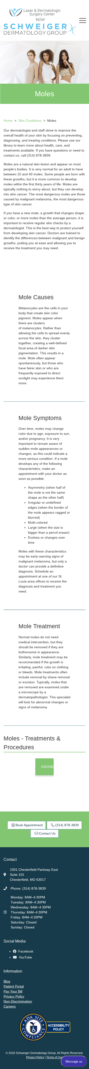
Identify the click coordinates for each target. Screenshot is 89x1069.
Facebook (25, 951)
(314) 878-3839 (66, 825)
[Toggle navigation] (82, 20)
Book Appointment (28, 825)
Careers (10, 1006)
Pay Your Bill (13, 991)
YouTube (25, 957)
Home (8, 120)
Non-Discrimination (18, 1001)
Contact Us (47, 833)
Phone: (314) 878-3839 (28, 888)
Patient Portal (14, 986)
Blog (7, 981)
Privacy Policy (14, 996)
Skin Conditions (30, 120)
